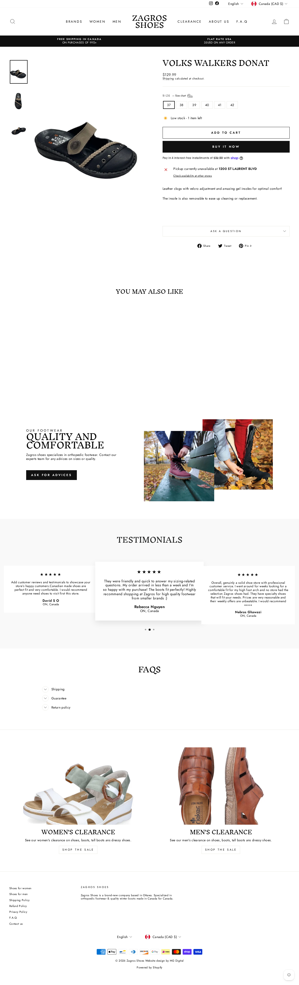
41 (219, 105)
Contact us (16, 924)
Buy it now (226, 146)
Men (117, 21)
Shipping (168, 78)
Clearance (190, 21)
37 (169, 105)
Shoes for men (18, 894)
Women (97, 21)
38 (182, 105)
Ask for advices (51, 475)
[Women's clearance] (78, 786)
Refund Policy (18, 906)
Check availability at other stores (192, 175)
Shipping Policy (19, 900)
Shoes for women (20, 888)
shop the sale (78, 850)
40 (207, 105)
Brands (74, 21)
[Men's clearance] (221, 786)
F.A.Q (242, 21)
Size (175, 95)
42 (232, 105)
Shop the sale (221, 850)
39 (194, 105)
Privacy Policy (18, 912)
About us (219, 21)
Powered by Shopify (149, 967)
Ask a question (226, 231)
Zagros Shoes (149, 21)
